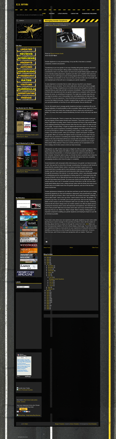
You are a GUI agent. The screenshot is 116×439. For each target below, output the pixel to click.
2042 (47, 257)
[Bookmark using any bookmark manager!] (22, 385)
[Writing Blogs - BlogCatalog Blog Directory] (28, 415)
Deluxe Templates (74, 424)
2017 (47, 264)
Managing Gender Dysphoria (56, 21)
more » (18, 376)
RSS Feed (51, 13)
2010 (47, 300)
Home (44, 13)
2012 (47, 297)
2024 (47, 259)
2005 (47, 308)
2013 (47, 295)
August (50, 272)
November (51, 267)
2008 (47, 303)
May (49, 287)
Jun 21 (51, 280)
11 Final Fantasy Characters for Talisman (23, 364)
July (49, 274)
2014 (47, 294)
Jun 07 (51, 284)
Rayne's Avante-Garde (56, 53)
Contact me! (74, 13)
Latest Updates (62, 13)
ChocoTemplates (92, 424)
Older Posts (95, 247)
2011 (47, 299)
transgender (57, 25)
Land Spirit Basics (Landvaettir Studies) (22, 371)
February (50, 289)
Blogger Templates (59, 424)
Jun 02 (51, 285)
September (51, 270)
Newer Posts (47, 247)
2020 (47, 261)
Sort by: (19, 357)
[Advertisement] (78, 315)
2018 (47, 262)
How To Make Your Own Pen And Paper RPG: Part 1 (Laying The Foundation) (24, 360)
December (51, 265)
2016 (47, 290)
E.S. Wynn (22, 4)
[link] (87, 224)
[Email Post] (46, 241)
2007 (47, 305)
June (49, 275)
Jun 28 (51, 277)
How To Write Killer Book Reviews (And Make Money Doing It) (23, 367)
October (50, 269)
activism (51, 25)
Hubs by (23, 355)
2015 (47, 292)
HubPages (28, 376)
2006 (47, 307)
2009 (47, 302)
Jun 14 (51, 282)
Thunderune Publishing (89, 13)
